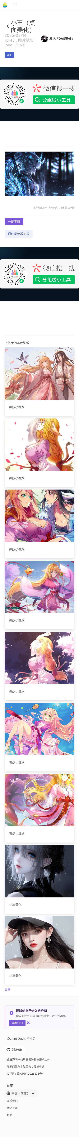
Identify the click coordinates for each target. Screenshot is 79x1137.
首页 (10, 1086)
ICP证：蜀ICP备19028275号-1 (25, 1073)
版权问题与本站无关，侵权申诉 (25, 1066)
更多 (8, 989)
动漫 (9, 55)
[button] (15, 5)
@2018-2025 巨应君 (21, 1039)
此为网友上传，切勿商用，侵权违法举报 (53, 207)
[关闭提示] (28, 1022)
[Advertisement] (39, 162)
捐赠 (9, 1115)
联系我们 (12, 1100)
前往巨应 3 (17, 1022)
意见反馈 (12, 1107)
